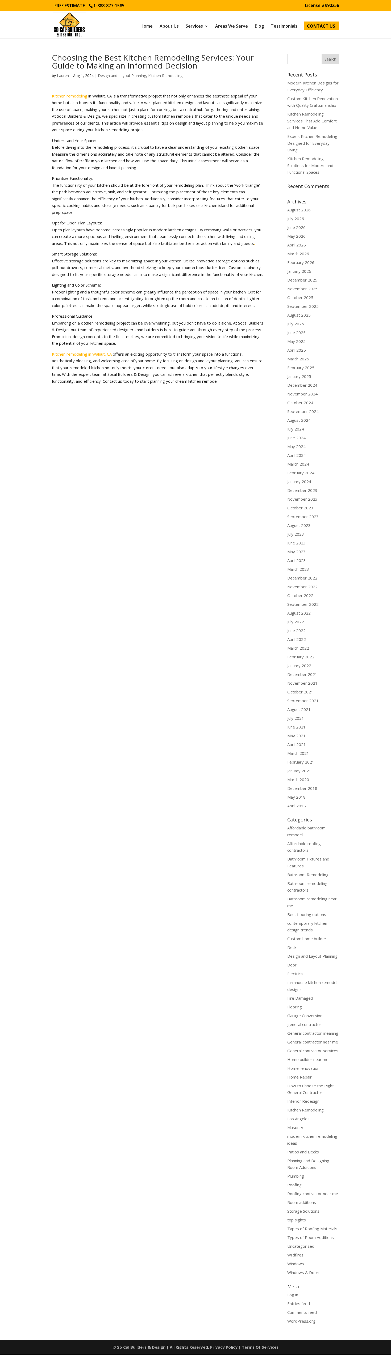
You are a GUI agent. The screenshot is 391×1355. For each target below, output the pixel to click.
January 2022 (299, 665)
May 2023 (296, 551)
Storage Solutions (303, 1211)
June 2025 (296, 332)
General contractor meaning (312, 1033)
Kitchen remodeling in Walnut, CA (82, 354)
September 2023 (303, 516)
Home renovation (303, 1068)
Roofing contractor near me (312, 1193)
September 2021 (303, 700)
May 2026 (296, 236)
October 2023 (300, 507)
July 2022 (295, 621)
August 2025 (299, 315)
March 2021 (298, 753)
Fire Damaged (300, 998)
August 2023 (299, 525)
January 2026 (299, 271)
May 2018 (296, 797)
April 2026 (296, 245)
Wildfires (295, 1255)
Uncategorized (300, 1246)
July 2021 (295, 718)
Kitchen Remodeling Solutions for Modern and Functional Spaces (310, 165)
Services (194, 26)
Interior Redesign (303, 1101)
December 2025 (302, 280)
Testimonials (284, 26)
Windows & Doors (304, 1272)
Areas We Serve (231, 26)
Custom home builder (306, 938)
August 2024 (299, 420)
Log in (292, 1294)
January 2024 (299, 481)
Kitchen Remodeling (165, 75)
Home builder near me (307, 1059)
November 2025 (302, 288)
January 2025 (299, 376)
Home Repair (299, 1077)
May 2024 (296, 446)
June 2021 (296, 727)
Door (292, 965)
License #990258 (322, 5)
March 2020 (298, 779)
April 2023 (296, 560)
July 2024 (295, 429)
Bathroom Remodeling (307, 874)
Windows (295, 1263)
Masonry (295, 1127)
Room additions (301, 1202)
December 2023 (302, 490)
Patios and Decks (303, 1151)
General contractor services (312, 1050)
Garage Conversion (304, 1015)
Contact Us (321, 26)
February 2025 (300, 367)
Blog (259, 26)
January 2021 (299, 770)
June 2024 (296, 437)
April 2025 (296, 350)
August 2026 (299, 209)
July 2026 (295, 218)
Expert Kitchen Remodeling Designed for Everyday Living (312, 143)
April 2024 (296, 455)
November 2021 (302, 683)
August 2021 (299, 709)
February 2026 (300, 262)
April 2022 (296, 639)
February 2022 (300, 656)
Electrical (295, 973)
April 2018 (296, 805)
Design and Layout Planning (122, 75)
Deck (291, 947)
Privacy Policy (224, 1347)
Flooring (294, 1006)
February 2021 (300, 762)
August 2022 (299, 613)
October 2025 (300, 297)
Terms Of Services (260, 1347)
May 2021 (296, 735)
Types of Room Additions (310, 1237)
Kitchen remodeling (69, 96)
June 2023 (296, 543)
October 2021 (300, 691)
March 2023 (298, 569)
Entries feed (298, 1303)
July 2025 (295, 323)
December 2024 (302, 385)
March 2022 (298, 648)
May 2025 (296, 341)
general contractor (304, 1024)
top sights (296, 1219)
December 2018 (302, 788)
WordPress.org (301, 1321)
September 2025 (303, 306)
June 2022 (296, 630)
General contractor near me (312, 1042)
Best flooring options (306, 914)
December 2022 (302, 578)
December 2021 (302, 674)
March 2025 (298, 358)
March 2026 (298, 253)
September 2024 (303, 411)
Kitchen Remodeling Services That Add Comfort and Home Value (312, 120)
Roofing (294, 1184)
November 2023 (302, 499)
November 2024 (302, 394)
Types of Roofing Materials (312, 1228)
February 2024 (300, 472)
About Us (169, 26)
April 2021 (296, 744)
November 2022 (302, 586)
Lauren (63, 75)
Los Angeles (298, 1118)
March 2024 (298, 464)
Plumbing (295, 1176)
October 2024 (300, 402)
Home (146, 26)
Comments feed (302, 1312)
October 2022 (300, 595)
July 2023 (295, 534)
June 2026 (296, 227)
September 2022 (303, 604)
